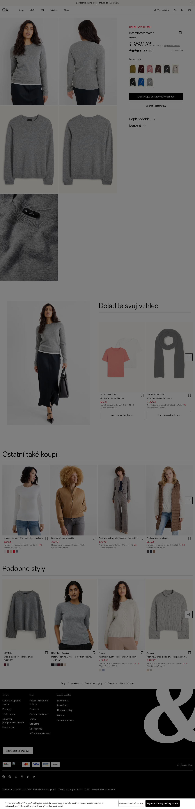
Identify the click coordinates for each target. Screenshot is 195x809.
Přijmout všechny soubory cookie (162, 803)
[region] (97, 803)
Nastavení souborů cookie (131, 803)
